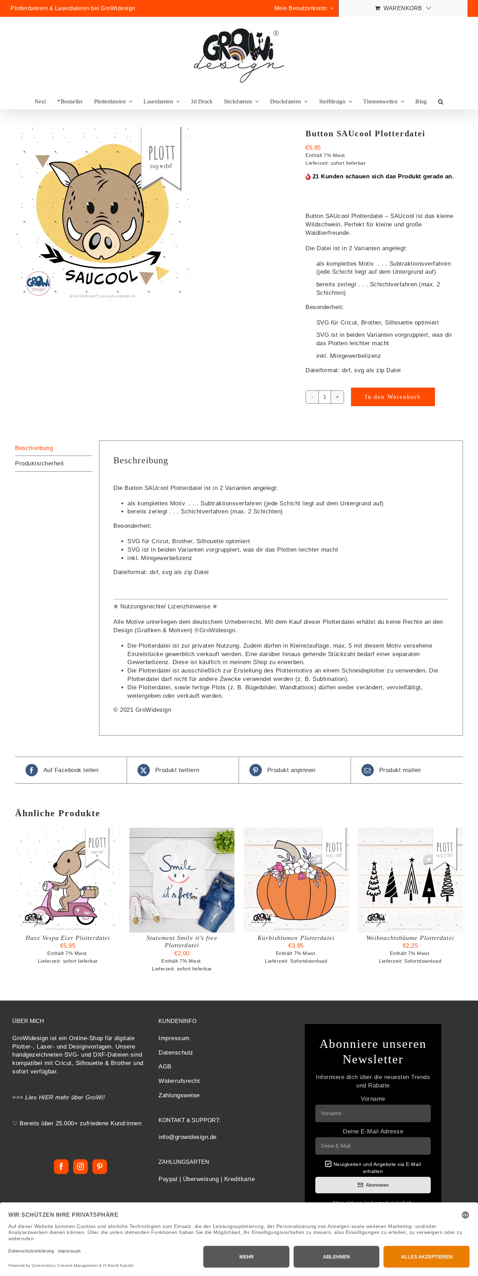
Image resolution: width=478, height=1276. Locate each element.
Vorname (373, 1099)
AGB (165, 1066)
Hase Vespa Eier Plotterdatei (68, 937)
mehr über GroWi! (80, 1097)
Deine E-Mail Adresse (373, 1131)
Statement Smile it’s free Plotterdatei (182, 941)
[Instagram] (80, 1166)
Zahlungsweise (179, 1095)
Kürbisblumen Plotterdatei (296, 937)
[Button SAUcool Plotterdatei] (155, 214)
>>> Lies (25, 1097)
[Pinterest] (99, 1166)
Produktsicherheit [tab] (39, 463)
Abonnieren (377, 1185)
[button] (440, 101)
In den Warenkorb (393, 396)
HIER (46, 1097)
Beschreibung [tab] (34, 448)
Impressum (174, 1038)
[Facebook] (61, 1166)
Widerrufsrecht (179, 1081)
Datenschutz (176, 1052)
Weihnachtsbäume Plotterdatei (410, 937)
